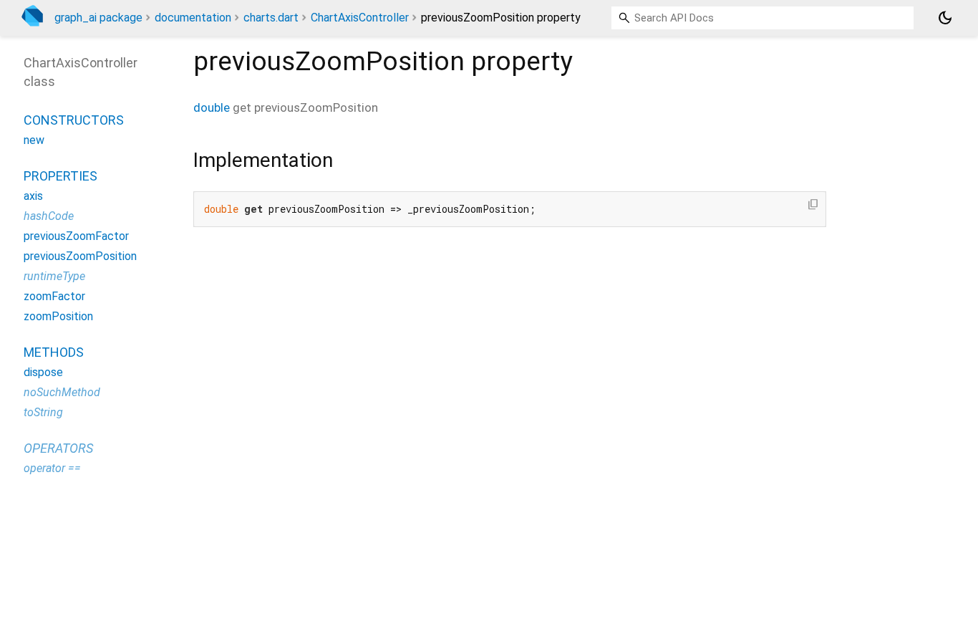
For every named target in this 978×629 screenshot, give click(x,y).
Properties (60, 175)
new (34, 140)
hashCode (49, 216)
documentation (193, 17)
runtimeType (54, 276)
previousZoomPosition (80, 256)
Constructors (74, 120)
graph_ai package (98, 17)
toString (43, 412)
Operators (58, 448)
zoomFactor (54, 296)
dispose (43, 372)
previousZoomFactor (76, 236)
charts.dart (271, 17)
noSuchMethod (62, 392)
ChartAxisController (360, 17)
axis (33, 196)
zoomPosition (58, 316)
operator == (52, 468)
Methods (54, 352)
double (211, 107)
